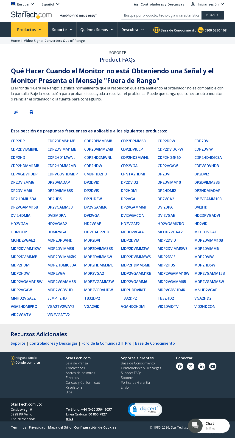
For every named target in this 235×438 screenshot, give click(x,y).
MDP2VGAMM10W (173, 273)
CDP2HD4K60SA (208, 157)
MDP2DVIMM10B (208, 240)
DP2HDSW (93, 198)
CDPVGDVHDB (206, 165)
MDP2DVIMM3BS (98, 248)
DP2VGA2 (166, 198)
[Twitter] (190, 366)
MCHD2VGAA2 (170, 232)
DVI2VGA (92, 215)
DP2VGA (128, 198)
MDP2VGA (56, 273)
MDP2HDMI (20, 265)
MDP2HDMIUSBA (62, 265)
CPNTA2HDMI (133, 174)
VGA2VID (92, 306)
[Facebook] (179, 366)
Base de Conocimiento (178, 30)
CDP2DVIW (203, 149)
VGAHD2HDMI (133, 306)
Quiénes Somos (94, 29)
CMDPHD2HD (95, 174)
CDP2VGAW (168, 165)
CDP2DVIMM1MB (62, 149)
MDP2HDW (20, 273)
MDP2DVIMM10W (26, 248)
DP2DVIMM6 (21, 190)
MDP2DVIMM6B (24, 256)
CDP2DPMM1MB (62, 140)
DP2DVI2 (201, 174)
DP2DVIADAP (59, 182)
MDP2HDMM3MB (99, 265)
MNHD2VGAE (205, 289)
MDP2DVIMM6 (206, 248)
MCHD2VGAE (205, 232)
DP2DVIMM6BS (60, 190)
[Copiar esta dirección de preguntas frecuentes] (16, 112)
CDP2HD (18, 157)
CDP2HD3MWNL (135, 157)
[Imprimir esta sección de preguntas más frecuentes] (31, 112)
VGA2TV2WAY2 (61, 306)
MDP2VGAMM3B (62, 281)
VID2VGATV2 (59, 314)
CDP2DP (18, 140)
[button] (145, 409)
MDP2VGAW (21, 289)
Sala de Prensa (77, 363)
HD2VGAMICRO (171, 223)
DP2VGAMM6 (95, 207)
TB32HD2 (166, 298)
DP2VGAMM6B (133, 207)
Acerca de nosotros (80, 373)
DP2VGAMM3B (60, 207)
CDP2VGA (129, 165)
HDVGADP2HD (96, 232)
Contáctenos (75, 368)
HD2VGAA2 (57, 223)
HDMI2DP (19, 232)
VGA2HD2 (202, 298)
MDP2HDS (166, 265)
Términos (18, 427)
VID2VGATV (21, 314)
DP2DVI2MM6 (22, 182)
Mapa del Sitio (59, 427)
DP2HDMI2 (167, 190)
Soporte (60, 29)
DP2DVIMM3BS (207, 182)
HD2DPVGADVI (207, 215)
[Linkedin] (201, 366)
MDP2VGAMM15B (209, 273)
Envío (125, 387)
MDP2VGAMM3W (99, 281)
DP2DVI (164, 174)
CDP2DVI (201, 140)
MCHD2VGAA (132, 232)
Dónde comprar (27, 362)
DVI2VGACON (132, 215)
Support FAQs (131, 373)
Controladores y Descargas (53, 343)
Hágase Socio (26, 357)
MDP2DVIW (204, 256)
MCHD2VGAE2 (23, 240)
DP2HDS (55, 198)
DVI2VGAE (166, 215)
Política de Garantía (135, 382)
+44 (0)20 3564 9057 (96, 409)
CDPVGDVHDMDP (63, 174)
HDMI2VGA (57, 232)
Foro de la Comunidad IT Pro (106, 343)
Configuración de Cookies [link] (95, 427)
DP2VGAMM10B (208, 198)
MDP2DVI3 (130, 240)
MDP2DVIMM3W (135, 248)
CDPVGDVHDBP (24, 174)
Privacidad (37, 427)
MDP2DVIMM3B (61, 248)
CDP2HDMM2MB (62, 165)
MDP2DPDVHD (60, 240)
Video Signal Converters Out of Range (54, 40)
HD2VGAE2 (130, 223)
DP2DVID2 (129, 182)
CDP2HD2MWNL (98, 157)
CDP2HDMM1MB (25, 165)
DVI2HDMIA (21, 215)
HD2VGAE (92, 223)
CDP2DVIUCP (132, 149)
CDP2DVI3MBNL (24, 149)
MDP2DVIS (167, 256)
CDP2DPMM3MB (98, 140)
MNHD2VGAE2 (23, 298)
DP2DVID (91, 182)
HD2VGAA (19, 223)
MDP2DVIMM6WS (136, 256)
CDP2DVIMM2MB (98, 149)
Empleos (72, 377)
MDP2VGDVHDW (98, 289)
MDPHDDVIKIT (133, 289)
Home (15, 40)
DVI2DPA (165, 207)
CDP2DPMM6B (133, 140)
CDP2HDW (93, 165)
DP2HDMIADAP (207, 190)
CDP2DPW (166, 140)
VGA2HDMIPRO (24, 306)
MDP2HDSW (204, 265)
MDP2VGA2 (94, 273)
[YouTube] (212, 366)
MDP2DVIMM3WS (172, 248)
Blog (69, 392)
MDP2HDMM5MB (135, 265)
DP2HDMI (129, 190)
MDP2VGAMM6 (134, 281)
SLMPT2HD (57, 298)
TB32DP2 (92, 298)
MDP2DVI (92, 240)
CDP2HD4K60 (169, 157)
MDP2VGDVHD (60, 289)
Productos (27, 29)
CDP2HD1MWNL (61, 157)
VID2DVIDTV (168, 306)
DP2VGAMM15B (24, 207)
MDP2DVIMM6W (98, 256)
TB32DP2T (130, 298)
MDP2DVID (167, 240)
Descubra (130, 29)
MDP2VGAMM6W (209, 281)
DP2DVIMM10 (169, 182)
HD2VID (200, 223)
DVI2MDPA (57, 215)
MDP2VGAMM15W (26, 281)
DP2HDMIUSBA (23, 198)
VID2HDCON (204, 306)
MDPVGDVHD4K (171, 289)
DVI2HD (200, 207)
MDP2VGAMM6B (172, 281)
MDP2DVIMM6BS (62, 256)
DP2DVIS (91, 190)
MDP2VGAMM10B (136, 273)
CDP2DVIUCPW (170, 149)
